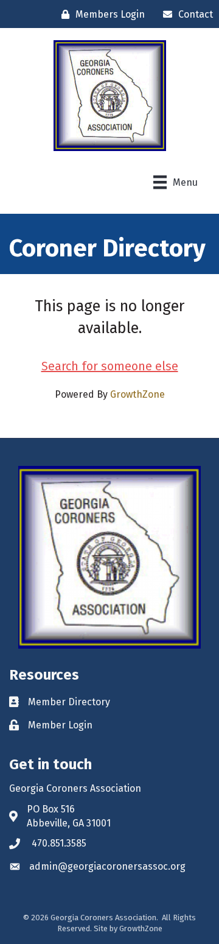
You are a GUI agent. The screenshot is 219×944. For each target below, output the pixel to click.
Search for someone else (109, 366)
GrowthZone (137, 394)
